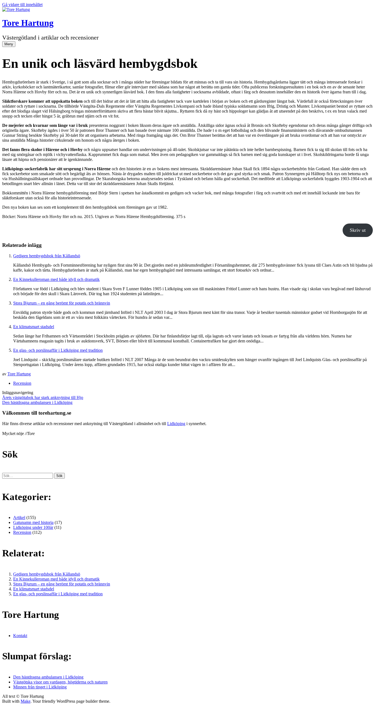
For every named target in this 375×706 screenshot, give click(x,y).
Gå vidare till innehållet (22, 4)
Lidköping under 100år (33, 527)
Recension (22, 383)
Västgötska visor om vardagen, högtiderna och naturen (60, 682)
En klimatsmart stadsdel (33, 326)
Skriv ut (358, 230)
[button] (59, 476)
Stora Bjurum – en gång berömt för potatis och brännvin (61, 303)
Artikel (19, 517)
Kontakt (20, 635)
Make (25, 701)
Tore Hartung (28, 23)
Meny (8, 44)
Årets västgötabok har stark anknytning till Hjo (42, 397)
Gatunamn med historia (33, 522)
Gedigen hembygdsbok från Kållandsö (46, 255)
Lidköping (176, 423)
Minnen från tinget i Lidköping (40, 687)
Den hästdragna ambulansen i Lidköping (37, 402)
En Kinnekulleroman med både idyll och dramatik (56, 279)
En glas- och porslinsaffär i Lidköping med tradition (58, 350)
